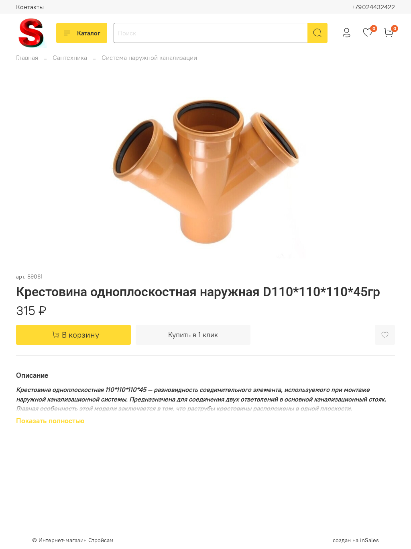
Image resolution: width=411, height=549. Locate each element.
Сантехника (70, 57)
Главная (27, 57)
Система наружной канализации (149, 57)
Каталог (88, 33)
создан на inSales (356, 540)
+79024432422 (373, 7)
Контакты (30, 7)
